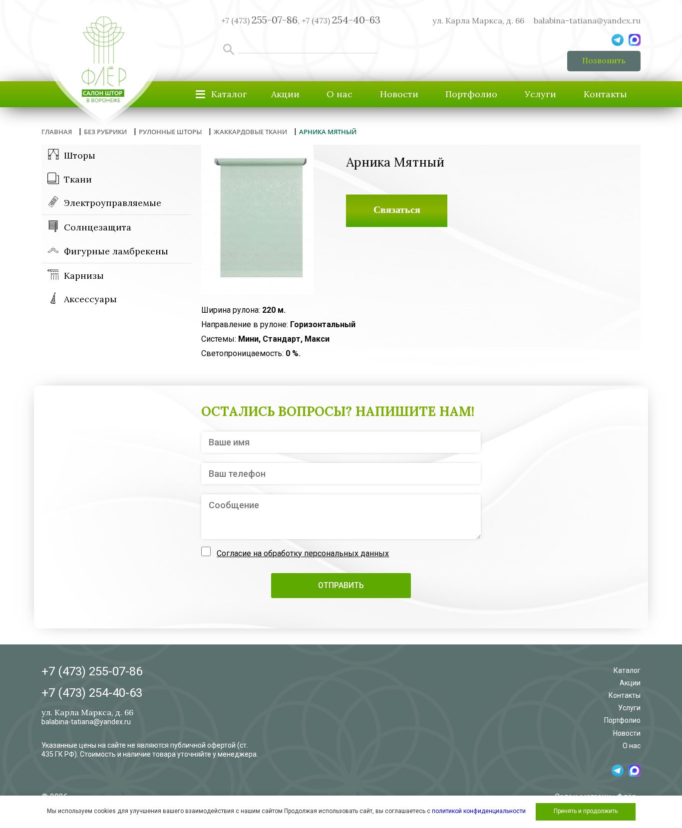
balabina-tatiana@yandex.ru (587, 20)
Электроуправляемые (112, 202)
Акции (285, 94)
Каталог (627, 670)
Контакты (605, 94)
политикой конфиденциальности (479, 811)
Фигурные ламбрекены (116, 251)
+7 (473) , (260, 20)
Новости (399, 94)
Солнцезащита (97, 227)
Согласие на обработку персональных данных (303, 553)
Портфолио (471, 94)
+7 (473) (341, 20)
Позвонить (604, 60)
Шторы (79, 155)
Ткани (78, 179)
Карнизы (84, 275)
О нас (339, 94)
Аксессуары (90, 299)
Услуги (540, 94)
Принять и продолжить (586, 811)
